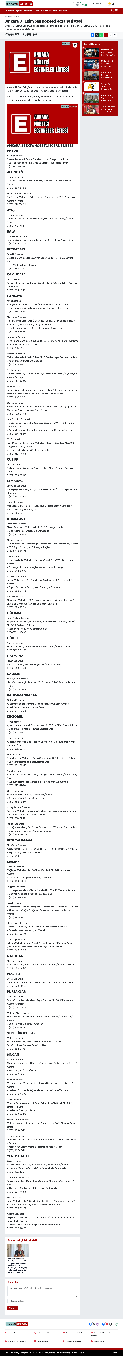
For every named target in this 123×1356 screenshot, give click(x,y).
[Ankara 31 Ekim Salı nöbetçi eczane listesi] (42, 62)
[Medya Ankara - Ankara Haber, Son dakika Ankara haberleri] (19, 3)
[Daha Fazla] (106, 35)
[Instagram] (98, 1324)
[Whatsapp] (116, 1324)
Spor (36, 11)
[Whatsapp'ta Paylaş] (101, 35)
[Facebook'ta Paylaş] (92, 35)
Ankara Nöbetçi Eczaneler (18, 1333)
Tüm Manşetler (43, 1341)
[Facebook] (90, 1324)
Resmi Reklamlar (49, 11)
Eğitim (19, 11)
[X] (94, 1324)
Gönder (12, 1308)
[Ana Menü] (116, 10)
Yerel (18, 17)
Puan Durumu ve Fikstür (17, 1341)
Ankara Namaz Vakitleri (75, 1333)
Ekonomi (28, 11)
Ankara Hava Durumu (45, 1333)
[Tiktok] (111, 1324)
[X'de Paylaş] (97, 35)
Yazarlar (63, 11)
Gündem (9, 11)
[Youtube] (107, 1324)
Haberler (9, 17)
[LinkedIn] (103, 1324)
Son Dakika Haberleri (73, 1341)
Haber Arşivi (99, 1341)
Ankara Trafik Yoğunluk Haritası (101, 1334)
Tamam (114, 1352)
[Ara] (112, 10)
